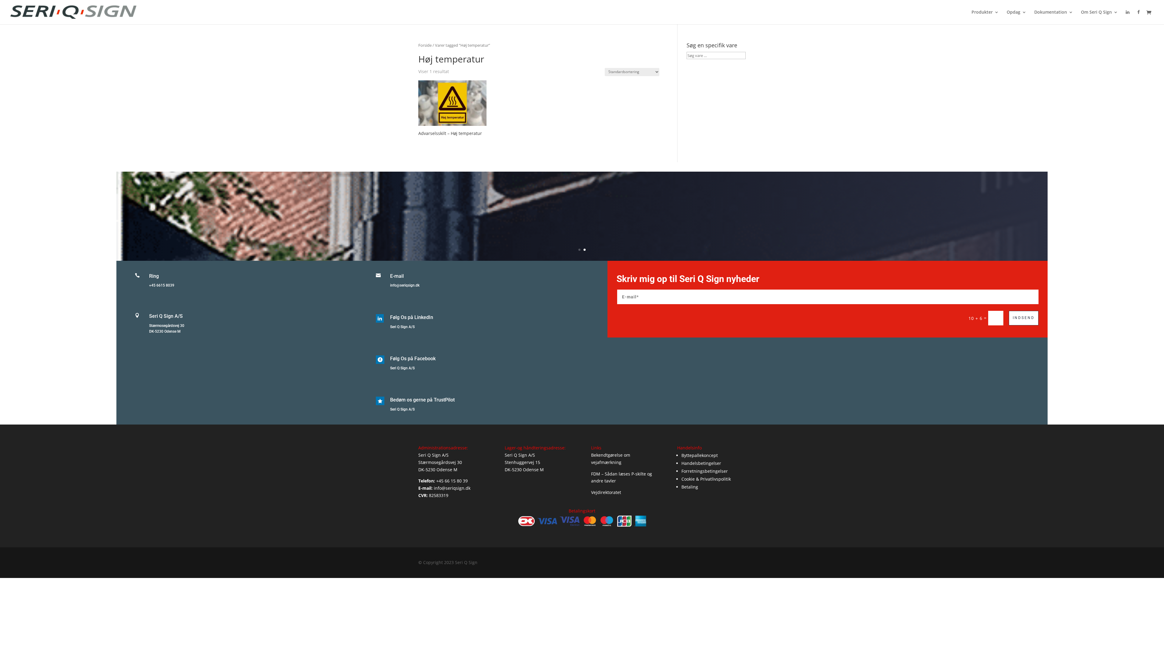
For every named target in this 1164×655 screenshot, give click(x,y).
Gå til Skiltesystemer (582, 225)
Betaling (689, 487)
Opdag (1013, 12)
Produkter (982, 12)
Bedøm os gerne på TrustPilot (422, 400)
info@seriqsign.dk (405, 285)
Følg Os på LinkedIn (411, 317)
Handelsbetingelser (701, 463)
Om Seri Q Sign (1096, 12)
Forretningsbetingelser (704, 471)
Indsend (1024, 318)
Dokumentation (1050, 12)
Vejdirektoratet (606, 492)
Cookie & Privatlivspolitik (706, 479)
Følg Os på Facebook (413, 358)
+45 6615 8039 (161, 285)
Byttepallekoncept (699, 455)
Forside (425, 45)
